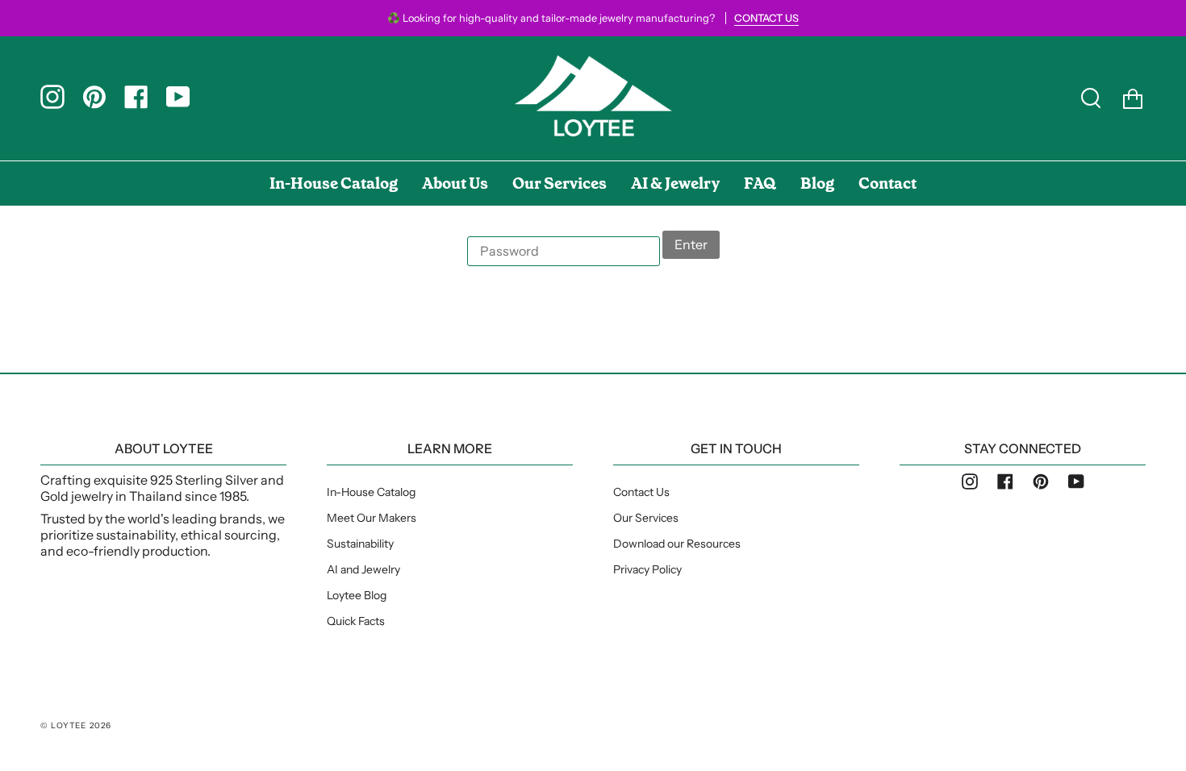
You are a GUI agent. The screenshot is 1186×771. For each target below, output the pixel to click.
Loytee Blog (356, 595)
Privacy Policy (647, 569)
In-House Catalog (371, 492)
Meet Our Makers (371, 518)
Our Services (646, 518)
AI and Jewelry (363, 569)
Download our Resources (677, 543)
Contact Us (641, 492)
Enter (691, 244)
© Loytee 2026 (76, 725)
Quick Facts (356, 621)
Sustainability (360, 543)
